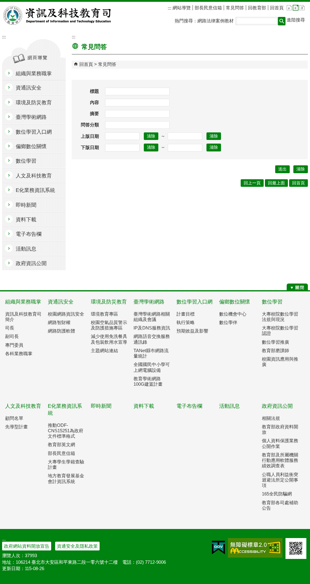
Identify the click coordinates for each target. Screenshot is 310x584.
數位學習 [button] (26, 161)
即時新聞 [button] (26, 205)
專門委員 (14, 345)
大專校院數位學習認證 (280, 330)
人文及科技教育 (23, 406)
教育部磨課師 (275, 350)
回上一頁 (252, 183)
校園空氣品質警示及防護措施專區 (109, 325)
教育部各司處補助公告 (280, 505)
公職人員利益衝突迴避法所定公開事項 (280, 480)
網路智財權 (59, 322)
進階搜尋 (296, 19)
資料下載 (144, 406)
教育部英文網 (61, 444)
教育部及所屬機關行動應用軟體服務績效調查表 (280, 460)
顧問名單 (14, 418)
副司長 (12, 336)
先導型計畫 (16, 426)
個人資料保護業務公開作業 (280, 443)
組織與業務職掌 (23, 302)
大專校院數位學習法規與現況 (280, 316)
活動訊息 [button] (26, 249)
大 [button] (302, 7)
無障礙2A (255, 547)
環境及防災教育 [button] (34, 102)
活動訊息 (229, 406)
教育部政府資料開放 (280, 429)
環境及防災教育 (109, 302)
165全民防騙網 (277, 493)
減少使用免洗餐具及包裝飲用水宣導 (109, 339)
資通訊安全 (61, 302)
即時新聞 (101, 406)
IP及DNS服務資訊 (152, 327)
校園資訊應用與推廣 (280, 361)
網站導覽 (181, 7)
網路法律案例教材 (215, 20)
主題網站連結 (104, 350)
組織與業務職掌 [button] (34, 73)
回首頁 (277, 7)
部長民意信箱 (208, 7)
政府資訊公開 (277, 406)
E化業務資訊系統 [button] (35, 190)
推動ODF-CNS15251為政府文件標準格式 (65, 431)
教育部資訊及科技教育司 (57, 15)
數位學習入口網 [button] (34, 132)
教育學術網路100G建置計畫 (148, 381)
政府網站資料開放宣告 (26, 546)
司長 (9, 327)
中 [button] (295, 8)
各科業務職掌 (18, 353)
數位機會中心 (232, 313)
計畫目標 (185, 313)
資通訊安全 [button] (28, 88)
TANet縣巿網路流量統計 (151, 353)
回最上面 (276, 183)
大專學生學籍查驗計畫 (66, 464)
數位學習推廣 (275, 342)
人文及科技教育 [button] (34, 176)
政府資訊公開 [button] (31, 263)
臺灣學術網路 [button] (31, 117)
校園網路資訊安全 (66, 313)
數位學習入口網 (194, 302)
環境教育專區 (104, 313)
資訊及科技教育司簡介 (23, 316)
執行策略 (185, 322)
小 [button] (289, 7)
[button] (281, 21)
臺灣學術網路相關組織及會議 (152, 316)
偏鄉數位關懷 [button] (31, 146)
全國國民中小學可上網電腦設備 (152, 367)
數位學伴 (228, 322)
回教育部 (257, 7)
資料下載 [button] (26, 219)
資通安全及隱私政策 (77, 546)
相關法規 (271, 418)
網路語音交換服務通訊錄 (152, 339)
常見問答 (235, 7)
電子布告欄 (189, 406)
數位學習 (272, 302)
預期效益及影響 (192, 330)
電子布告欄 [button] (28, 234)
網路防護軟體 (61, 330)
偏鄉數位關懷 (234, 302)
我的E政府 (218, 547)
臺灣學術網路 (149, 302)
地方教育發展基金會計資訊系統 (66, 478)
